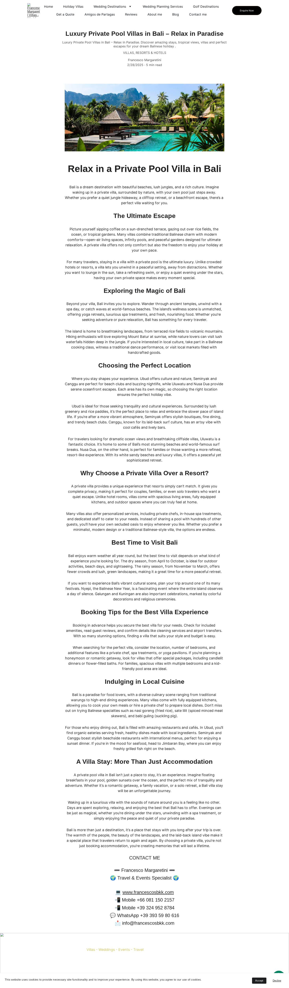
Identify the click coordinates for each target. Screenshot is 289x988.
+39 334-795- (180, 951)
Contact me (198, 14)
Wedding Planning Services (163, 6)
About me (154, 14)
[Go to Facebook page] (99, 963)
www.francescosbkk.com (148, 892)
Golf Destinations (206, 6)
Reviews (131, 14)
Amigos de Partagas (100, 14)
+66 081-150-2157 (183, 958)
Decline (277, 980)
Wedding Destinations (110, 6)
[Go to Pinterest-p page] (115, 963)
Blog (175, 14)
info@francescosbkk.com (178, 966)
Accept (259, 980)
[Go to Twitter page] (122, 963)
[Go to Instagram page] (107, 963)
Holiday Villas (73, 6)
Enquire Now (247, 10)
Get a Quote (65, 14)
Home (48, 6)
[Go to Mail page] (130, 963)
